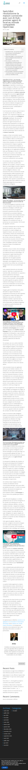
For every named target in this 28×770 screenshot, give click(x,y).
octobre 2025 (7, 733)
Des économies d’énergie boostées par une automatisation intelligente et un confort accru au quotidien (14, 68)
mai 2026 (6, 717)
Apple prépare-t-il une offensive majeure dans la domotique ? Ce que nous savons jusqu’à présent (14, 676)
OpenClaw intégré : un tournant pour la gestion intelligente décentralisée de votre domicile (14, 58)
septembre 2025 (8, 736)
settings (16, 764)
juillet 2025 (6, 740)
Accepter (5, 767)
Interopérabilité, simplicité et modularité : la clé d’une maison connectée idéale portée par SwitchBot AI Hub (14, 73)
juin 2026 (6, 715)
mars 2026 (6, 722)
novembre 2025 (7, 731)
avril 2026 (6, 720)
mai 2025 (6, 745)
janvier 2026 (7, 726)
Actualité (15, 710)
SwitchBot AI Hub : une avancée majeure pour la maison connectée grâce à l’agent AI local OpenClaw (15, 53)
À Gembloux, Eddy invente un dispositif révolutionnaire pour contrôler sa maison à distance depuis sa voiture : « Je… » (13, 686)
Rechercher (21, 663)
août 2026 (6, 710)
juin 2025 (6, 743)
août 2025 (6, 738)
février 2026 (7, 724)
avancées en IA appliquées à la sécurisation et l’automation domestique (14, 621)
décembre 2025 (7, 729)
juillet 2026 (6, 713)
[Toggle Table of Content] (22, 49)
